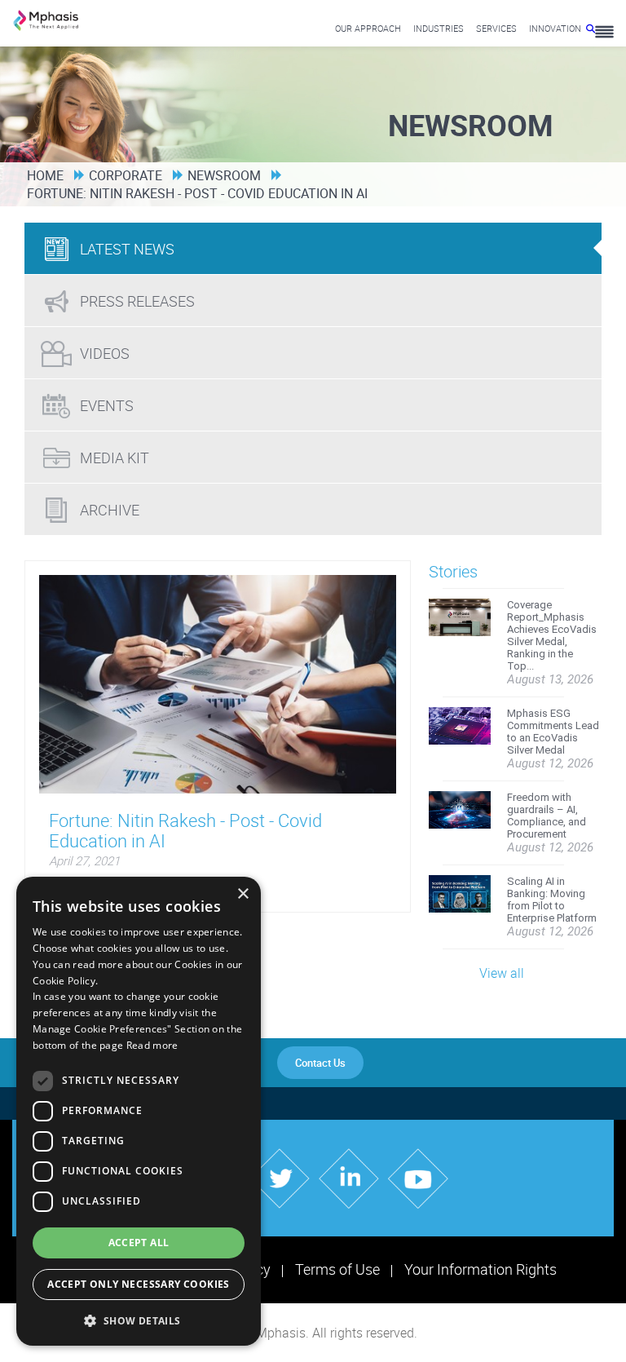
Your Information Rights (480, 1269)
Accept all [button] (139, 1242)
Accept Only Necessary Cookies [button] (138, 1284)
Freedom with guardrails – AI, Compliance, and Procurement (546, 815)
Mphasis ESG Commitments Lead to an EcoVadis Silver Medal (553, 731)
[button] (139, 1320)
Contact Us (320, 1062)
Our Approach (368, 28)
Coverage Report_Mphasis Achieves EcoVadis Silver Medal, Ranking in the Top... (552, 635)
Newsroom (224, 175)
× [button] (242, 894)
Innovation (555, 28)
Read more (152, 1045)
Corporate (125, 175)
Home (45, 175)
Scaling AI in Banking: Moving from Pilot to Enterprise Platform (552, 899)
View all (501, 973)
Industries (438, 28)
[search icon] (590, 28)
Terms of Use (337, 1269)
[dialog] (138, 1111)
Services (496, 28)
